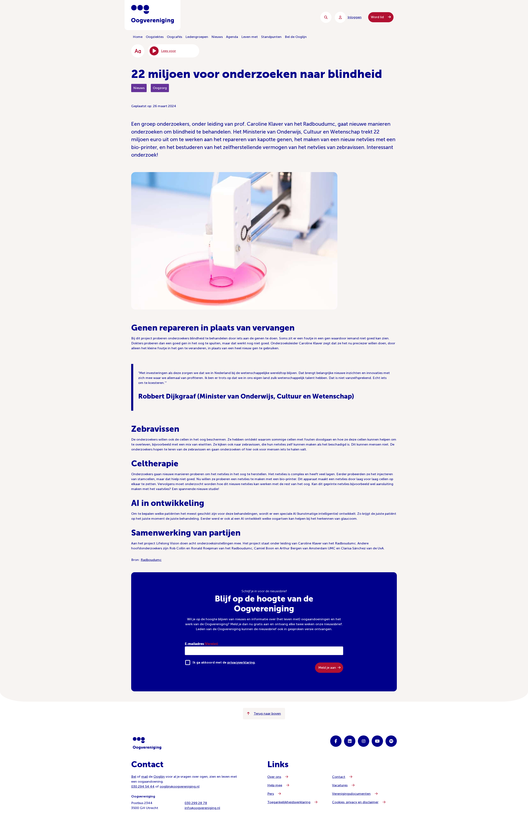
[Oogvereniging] (147, 743)
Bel (133, 777)
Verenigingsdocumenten (351, 794)
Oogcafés (174, 37)
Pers (270, 794)
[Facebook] (336, 741)
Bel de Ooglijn (296, 37)
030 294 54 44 (142, 786)
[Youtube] (377, 741)
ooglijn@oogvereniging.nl (179, 786)
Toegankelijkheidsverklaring (288, 802)
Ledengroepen (196, 37)
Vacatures (340, 785)
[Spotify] (391, 741)
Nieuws (217, 37)
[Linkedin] (349, 741)
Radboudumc (151, 560)
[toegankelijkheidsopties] (137, 50)
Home (138, 37)
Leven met (249, 37)
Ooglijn (159, 777)
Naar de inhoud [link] (215, 17)
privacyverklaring (241, 662)
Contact (338, 777)
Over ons (274, 777)
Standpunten (271, 37)
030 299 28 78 (196, 803)
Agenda (232, 37)
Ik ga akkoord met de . (224, 662)
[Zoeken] (325, 17)
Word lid (378, 17)
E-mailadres (201, 644)
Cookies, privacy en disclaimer (355, 802)
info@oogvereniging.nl (202, 808)
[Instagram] (363, 741)
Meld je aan (327, 668)
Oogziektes (155, 37)
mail (144, 777)
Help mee (274, 785)
